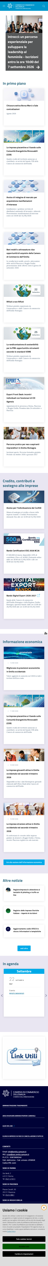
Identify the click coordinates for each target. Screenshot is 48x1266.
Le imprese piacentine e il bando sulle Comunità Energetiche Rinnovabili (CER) (24, 151)
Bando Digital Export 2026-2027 (21, 595)
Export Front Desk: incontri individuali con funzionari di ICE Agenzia (21, 398)
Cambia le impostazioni (24, 1254)
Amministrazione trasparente (15, 1106)
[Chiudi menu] (39, 5)
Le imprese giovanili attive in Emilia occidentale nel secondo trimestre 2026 (23, 774)
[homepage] (20, 6)
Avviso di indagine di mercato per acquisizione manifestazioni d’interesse (22, 201)
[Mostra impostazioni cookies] (45, 633)
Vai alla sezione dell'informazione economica (24, 862)
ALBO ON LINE (8, 1126)
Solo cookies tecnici (24, 1239)
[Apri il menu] (4, 6)
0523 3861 (9, 1195)
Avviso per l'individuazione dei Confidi (24, 507)
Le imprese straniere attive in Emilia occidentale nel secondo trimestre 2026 (23, 827)
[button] (43, 6)
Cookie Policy (11, 1231)
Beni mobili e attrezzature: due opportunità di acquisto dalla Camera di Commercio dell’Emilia (23, 253)
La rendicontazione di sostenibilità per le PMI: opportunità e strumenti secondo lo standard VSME (23, 348)
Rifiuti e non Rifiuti (15, 301)
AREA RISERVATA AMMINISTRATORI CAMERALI (19, 1116)
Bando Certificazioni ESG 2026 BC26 (23, 550)
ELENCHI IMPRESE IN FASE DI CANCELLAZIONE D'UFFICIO (23, 1136)
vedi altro (24, 948)
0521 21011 (10, 1178)
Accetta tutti (24, 1246)
